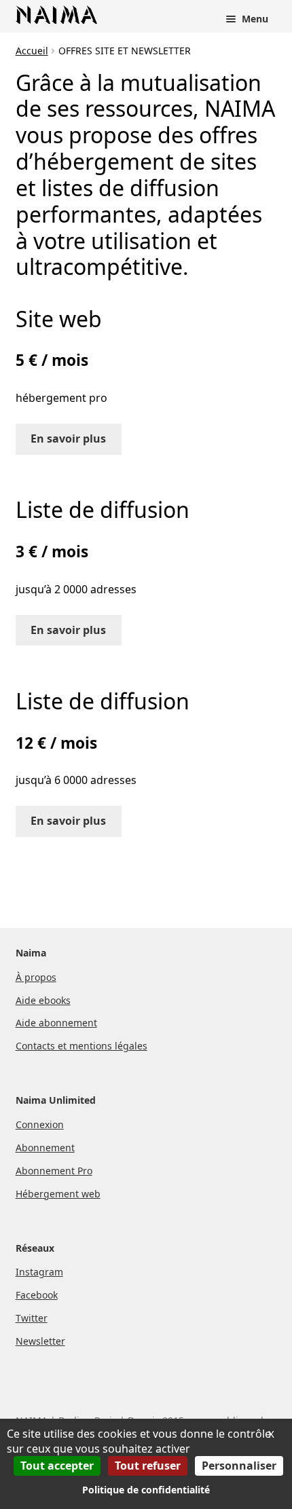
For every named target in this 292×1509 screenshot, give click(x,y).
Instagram (39, 1271)
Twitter (32, 1317)
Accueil (32, 50)
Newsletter (40, 1341)
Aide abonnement (56, 1022)
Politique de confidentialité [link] (146, 1489)
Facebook (37, 1294)
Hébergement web (58, 1193)
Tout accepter (57, 1465)
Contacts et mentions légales (81, 1045)
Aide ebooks (43, 1000)
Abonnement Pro (54, 1170)
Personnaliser (239, 1465)
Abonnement (45, 1147)
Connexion (40, 1124)
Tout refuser (148, 1465)
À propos (36, 977)
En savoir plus (68, 438)
